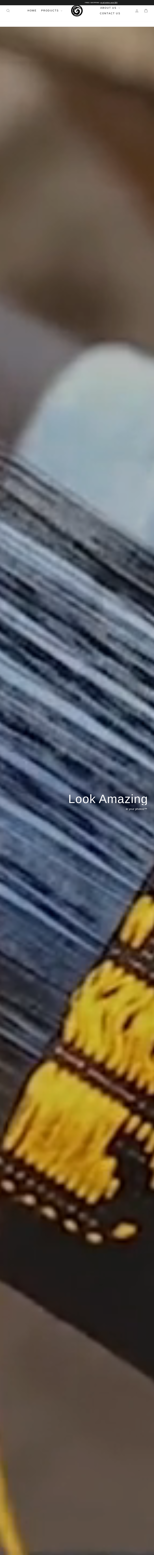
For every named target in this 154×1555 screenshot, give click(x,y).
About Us (109, 8)
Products (50, 10)
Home (32, 10)
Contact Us (110, 13)
